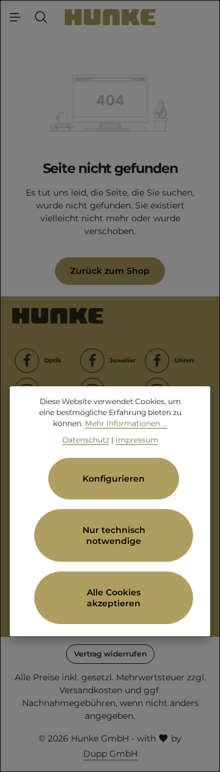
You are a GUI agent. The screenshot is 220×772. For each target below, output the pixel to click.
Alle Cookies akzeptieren (114, 598)
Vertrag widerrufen (110, 653)
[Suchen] (41, 17)
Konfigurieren (113, 478)
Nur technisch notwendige (113, 535)
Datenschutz (85, 439)
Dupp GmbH (110, 753)
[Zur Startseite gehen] (110, 16)
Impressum (137, 439)
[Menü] (15, 17)
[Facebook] (27, 360)
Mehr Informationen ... (126, 423)
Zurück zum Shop (110, 270)
